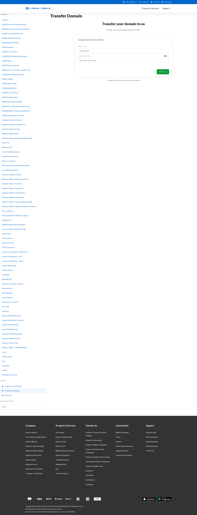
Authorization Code (123, 56)
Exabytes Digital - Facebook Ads (13, 193)
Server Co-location (8, 161)
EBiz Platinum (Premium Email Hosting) (15, 165)
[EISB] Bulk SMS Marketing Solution (14, 56)
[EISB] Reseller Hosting (10, 43)
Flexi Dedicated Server (10, 156)
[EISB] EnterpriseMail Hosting (12, 33)
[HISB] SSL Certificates (10, 93)
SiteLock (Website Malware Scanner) (15, 215)
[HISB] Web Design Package (12, 102)
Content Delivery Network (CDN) (14, 229)
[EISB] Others (7, 61)
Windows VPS (7, 147)
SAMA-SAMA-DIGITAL (10, 325)
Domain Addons (7, 270)
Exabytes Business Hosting (12, 120)
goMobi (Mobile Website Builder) (13, 225)
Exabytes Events (8, 243)
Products (5, 20)
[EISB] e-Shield (7, 79)
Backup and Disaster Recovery (13, 320)
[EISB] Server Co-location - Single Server (16, 70)
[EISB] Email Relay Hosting (11, 38)
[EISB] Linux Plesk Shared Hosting (14, 24)
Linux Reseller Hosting (10, 170)
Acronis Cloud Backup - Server (13, 261)
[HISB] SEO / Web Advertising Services (16, 106)
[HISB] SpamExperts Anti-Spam (13, 115)
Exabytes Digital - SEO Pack (12, 184)
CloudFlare (6, 275)
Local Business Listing (10, 302)
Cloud (4, 352)
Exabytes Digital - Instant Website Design (17, 202)
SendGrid (5, 311)
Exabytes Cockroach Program (12, 284)
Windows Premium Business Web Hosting (17, 138)
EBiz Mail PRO (7, 279)
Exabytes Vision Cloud (10, 343)
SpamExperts (7, 220)
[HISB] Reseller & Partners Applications (16, 111)
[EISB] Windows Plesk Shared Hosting (15, 29)
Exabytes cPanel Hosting (11, 129)
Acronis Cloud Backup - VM (11, 256)
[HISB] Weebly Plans (9, 88)
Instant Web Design (9, 266)
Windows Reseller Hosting (11, 175)
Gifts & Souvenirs (8, 247)
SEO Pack (5, 306)
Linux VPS (5, 143)
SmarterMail (6, 234)
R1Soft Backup (7, 293)
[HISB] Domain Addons (10, 97)
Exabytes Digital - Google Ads (12, 188)
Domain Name (82, 46)
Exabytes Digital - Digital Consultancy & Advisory (19, 206)
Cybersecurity (7, 357)
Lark (3, 361)
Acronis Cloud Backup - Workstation (15, 252)
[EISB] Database (8, 47)
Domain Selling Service (10, 329)
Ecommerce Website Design (12, 334)
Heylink (4, 370)
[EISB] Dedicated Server (10, 65)
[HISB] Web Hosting (9, 84)
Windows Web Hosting (10, 134)
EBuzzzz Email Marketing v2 (11, 316)
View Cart (8, 395)
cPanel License (7, 238)
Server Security (7, 297)
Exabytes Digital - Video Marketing (14, 347)
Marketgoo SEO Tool (9, 375)
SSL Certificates (8, 211)
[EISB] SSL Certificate (9, 52)
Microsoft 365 (7, 288)
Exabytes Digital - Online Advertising (15, 179)
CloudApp (5, 366)
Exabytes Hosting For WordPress (14, 124)
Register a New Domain (13, 386)
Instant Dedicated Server (11, 152)
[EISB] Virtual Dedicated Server (13, 74)
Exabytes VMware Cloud (11, 338)
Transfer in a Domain (12, 391)
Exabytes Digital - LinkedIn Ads (13, 197)
